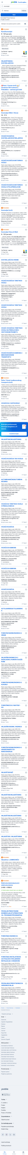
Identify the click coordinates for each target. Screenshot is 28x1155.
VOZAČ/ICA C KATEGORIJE (10, 403)
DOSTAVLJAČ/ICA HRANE (10, 260)
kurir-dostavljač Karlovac (7, 1061)
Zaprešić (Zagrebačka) (6, 1021)
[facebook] (2, 1134)
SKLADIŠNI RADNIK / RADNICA (11, 726)
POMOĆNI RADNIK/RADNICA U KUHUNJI (11, 683)
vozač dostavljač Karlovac (7, 1048)
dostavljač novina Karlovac (8, 1065)
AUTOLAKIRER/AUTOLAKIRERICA (12, 610)
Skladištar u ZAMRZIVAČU (10, 860)
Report (25, 56)
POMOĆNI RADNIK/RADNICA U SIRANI (11, 634)
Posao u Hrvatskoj (6, 1112)
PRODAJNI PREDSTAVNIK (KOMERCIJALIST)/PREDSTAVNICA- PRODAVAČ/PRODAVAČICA (12, 913)
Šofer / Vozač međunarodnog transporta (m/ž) (11, 381)
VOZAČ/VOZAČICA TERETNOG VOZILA (11, 282)
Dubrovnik (3, 1019)
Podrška (3, 1110)
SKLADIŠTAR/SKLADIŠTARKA (11, 439)
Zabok (2, 1037)
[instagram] (6, 1134)
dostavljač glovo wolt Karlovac (8, 1050)
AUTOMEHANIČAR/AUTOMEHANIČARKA (11, 480)
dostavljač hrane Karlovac (7, 1056)
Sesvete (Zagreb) (5, 1039)
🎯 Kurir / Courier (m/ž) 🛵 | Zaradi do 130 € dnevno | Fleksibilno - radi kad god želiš (11, 87)
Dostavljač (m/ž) (7, 210)
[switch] (25, 24)
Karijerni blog (4, 1129)
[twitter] (10, 1134)
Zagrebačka (4, 1035)
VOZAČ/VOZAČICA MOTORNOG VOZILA (12, 161)
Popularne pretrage (6, 1014)
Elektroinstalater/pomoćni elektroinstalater (10, 884)
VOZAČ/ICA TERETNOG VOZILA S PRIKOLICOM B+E (12, 505)
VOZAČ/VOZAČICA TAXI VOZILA (12, 458)
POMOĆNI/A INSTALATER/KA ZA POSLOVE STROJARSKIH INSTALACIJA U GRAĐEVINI (11, 959)
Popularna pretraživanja (7, 1126)
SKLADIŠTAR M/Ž (7, 772)
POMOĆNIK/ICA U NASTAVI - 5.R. (11, 706)
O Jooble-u (4, 1102)
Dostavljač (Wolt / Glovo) (9, 113)
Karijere (3, 1107)
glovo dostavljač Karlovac (7, 1054)
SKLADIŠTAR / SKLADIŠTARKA (11, 836)
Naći (14, 15)
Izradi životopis (14, 433)
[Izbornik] (2, 2)
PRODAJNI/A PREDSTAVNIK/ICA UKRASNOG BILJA (12, 984)
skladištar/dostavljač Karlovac (8, 1058)
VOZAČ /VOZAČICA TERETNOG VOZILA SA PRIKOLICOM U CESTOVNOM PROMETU (11, 330)
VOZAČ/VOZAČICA (7, 527)
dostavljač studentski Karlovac (9, 1063)
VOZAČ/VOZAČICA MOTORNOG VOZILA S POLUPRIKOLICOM (12, 186)
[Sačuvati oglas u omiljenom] (26, 29)
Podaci (3, 1105)
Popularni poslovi (5, 1071)
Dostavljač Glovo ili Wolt (9, 232)
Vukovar (3, 1030)
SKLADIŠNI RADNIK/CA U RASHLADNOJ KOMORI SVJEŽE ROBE (11, 659)
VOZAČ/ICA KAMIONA (8, 548)
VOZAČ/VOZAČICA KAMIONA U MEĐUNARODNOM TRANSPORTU (11, 355)
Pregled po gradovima (6, 1074)
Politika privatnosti (6, 1145)
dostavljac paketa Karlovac (8, 1052)
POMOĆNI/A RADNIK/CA (9, 936)
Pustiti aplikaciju (23, 2)
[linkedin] (14, 1134)
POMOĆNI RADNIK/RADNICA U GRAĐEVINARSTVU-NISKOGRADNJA (11, 749)
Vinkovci (3, 1028)
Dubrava (3, 1024)
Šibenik (3, 1026)
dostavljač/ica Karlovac (7, 1045)
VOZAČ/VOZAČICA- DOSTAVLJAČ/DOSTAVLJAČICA (12, 137)
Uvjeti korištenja (5, 1142)
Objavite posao (5, 1119)
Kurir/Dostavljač (6, 31)
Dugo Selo (3, 1032)
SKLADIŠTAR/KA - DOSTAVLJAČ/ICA (7, 62)
